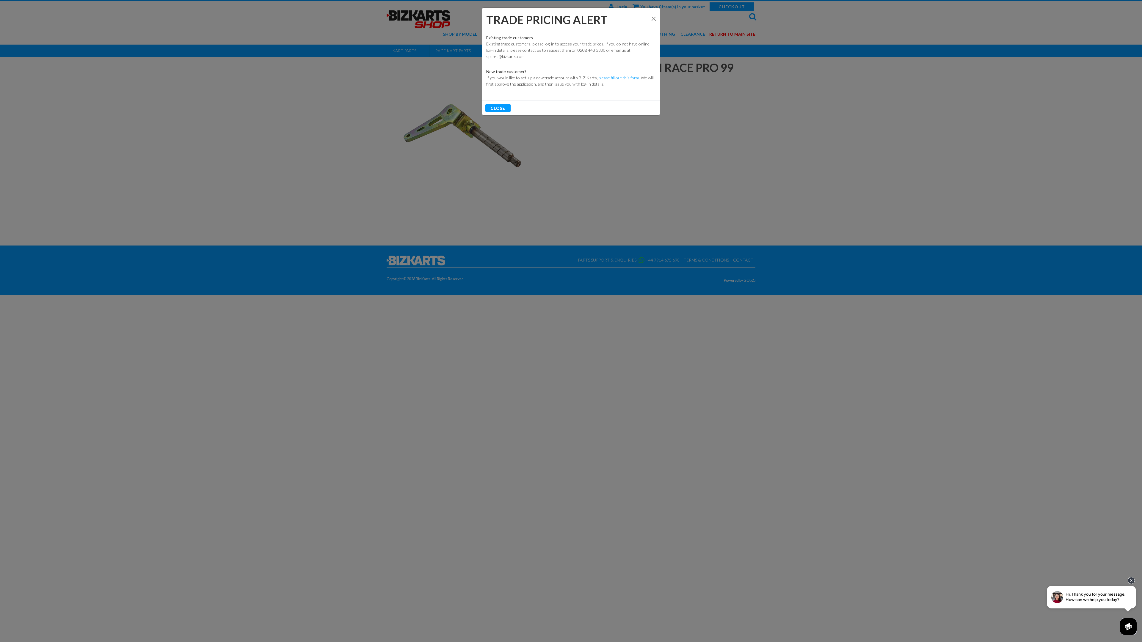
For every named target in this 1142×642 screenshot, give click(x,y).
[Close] (654, 19)
